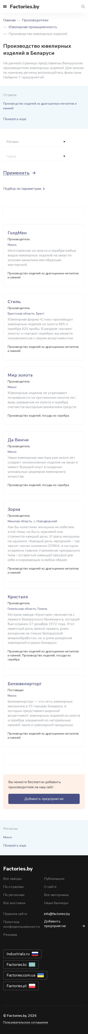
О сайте (50, 886)
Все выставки (14, 903)
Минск (7, 837)
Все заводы (12, 878)
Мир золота (20, 375)
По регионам (13, 895)
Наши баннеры (56, 903)
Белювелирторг (25, 684)
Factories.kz (17, 964)
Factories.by (24, 6)
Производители (35, 20)
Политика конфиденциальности (21, 924)
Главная (9, 20)
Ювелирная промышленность (33, 27)
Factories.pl (17, 985)
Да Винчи (18, 440)
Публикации (54, 878)
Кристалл (18, 597)
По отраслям (13, 886)
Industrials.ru (18, 953)
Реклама (10, 934)
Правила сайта (15, 914)
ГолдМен (17, 233)
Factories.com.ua (21, 975)
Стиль (14, 302)
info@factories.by (57, 914)
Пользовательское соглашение (25, 1022)
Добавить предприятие (44, 799)
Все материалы (56, 895)
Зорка (14, 509)
